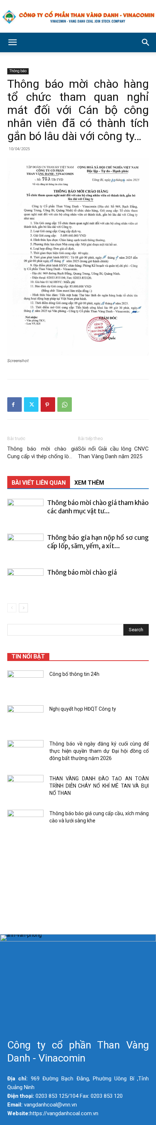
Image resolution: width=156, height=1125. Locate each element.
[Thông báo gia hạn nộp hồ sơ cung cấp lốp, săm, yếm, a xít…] (25, 546)
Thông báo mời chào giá (82, 572)
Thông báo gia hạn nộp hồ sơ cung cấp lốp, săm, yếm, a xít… (98, 542)
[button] (12, 42)
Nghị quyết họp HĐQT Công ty (82, 709)
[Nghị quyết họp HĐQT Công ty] (25, 718)
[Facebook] (14, 404)
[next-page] (23, 607)
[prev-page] (11, 607)
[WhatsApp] (64, 404)
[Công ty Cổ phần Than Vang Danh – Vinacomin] (78, 17)
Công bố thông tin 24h (74, 674)
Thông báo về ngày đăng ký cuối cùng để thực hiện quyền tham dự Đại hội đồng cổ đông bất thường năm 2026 (99, 751)
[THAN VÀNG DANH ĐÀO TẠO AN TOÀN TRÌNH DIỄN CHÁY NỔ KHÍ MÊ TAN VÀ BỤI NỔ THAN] (25, 787)
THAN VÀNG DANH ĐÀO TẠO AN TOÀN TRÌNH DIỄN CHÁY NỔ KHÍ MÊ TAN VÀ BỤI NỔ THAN (99, 786)
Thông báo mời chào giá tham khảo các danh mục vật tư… (98, 507)
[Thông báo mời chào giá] (25, 581)
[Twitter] (31, 404)
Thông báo (17, 71)
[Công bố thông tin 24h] (25, 683)
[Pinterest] (48, 404)
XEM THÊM (89, 482)
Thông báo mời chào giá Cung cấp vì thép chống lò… (42, 453)
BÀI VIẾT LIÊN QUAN (39, 482)
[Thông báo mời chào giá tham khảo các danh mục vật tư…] (25, 511)
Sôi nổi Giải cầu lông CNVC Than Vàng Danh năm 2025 (113, 453)
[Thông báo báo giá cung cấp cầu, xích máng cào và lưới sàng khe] (25, 822)
